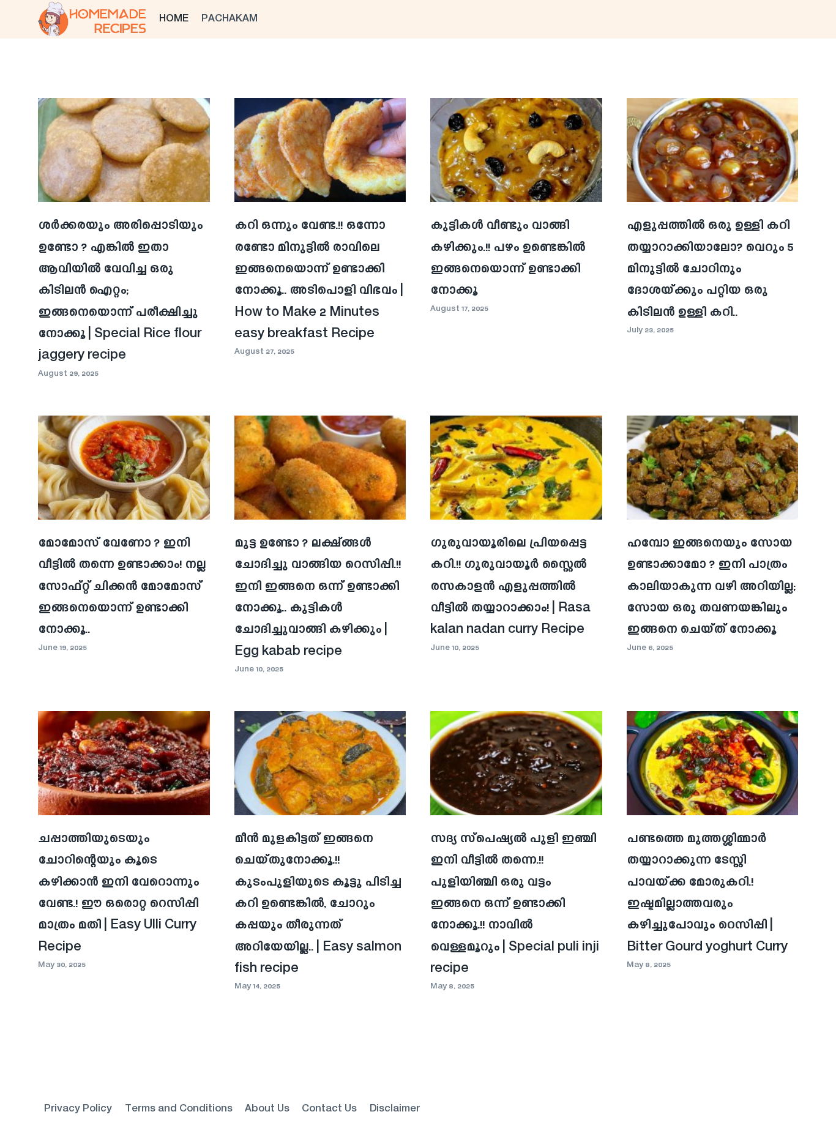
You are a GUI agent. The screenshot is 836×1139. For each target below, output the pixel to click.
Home (173, 18)
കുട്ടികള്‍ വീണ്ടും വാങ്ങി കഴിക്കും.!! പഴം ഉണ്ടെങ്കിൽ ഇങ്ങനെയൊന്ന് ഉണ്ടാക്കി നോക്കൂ (507, 258)
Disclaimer (395, 1109)
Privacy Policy (78, 1109)
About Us (267, 1109)
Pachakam (229, 18)
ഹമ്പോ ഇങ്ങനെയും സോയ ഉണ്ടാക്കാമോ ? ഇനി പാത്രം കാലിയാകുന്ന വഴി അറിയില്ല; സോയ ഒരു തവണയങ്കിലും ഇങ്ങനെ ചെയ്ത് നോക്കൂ (711, 586)
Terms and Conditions (179, 1109)
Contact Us (329, 1109)
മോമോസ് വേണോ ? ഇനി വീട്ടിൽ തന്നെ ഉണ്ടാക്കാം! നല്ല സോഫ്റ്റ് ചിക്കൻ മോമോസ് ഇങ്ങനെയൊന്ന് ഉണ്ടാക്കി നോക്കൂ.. (122, 586)
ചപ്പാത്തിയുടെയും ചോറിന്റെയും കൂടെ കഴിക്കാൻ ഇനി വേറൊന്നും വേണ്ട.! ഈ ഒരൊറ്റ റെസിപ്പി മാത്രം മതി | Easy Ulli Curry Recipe (118, 893)
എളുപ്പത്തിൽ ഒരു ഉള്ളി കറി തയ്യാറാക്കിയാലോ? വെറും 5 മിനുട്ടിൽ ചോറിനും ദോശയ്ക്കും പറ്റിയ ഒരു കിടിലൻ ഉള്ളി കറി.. (710, 268)
